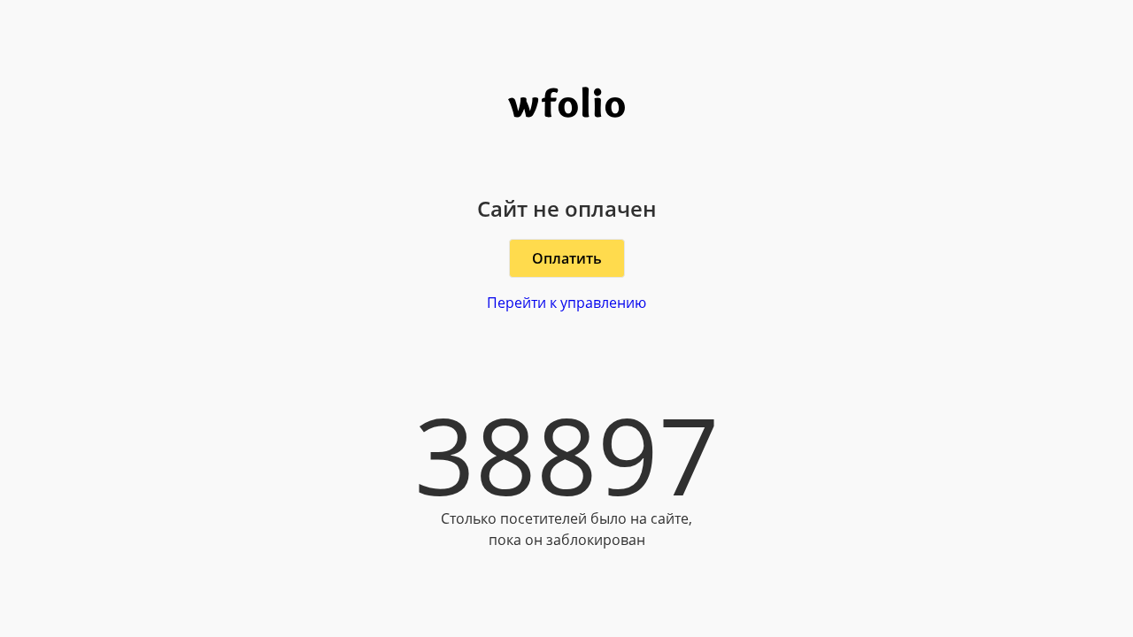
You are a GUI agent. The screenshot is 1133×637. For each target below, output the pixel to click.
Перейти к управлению (566, 302)
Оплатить (567, 258)
